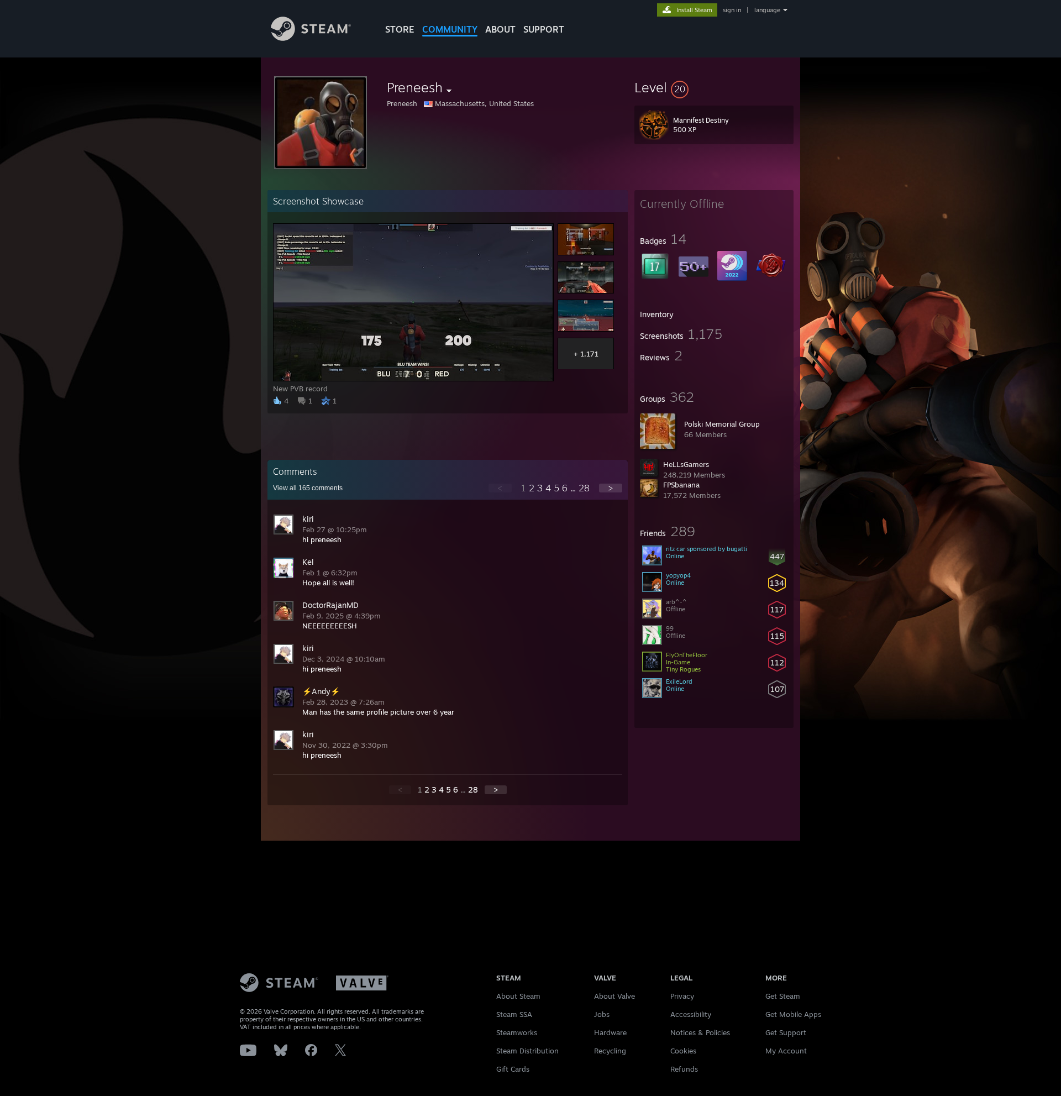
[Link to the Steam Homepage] (311, 38)
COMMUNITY (449, 29)
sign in (732, 10)
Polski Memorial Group (722, 423)
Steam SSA (514, 1014)
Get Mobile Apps (793, 1014)
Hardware (610, 1032)
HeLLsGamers (686, 464)
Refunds (684, 1068)
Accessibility (690, 1014)
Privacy (682, 996)
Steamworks (516, 1032)
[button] (714, 87)
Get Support (785, 1032)
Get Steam (782, 996)
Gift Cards (512, 1068)
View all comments (308, 488)
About (500, 29)
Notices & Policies (700, 1032)
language (767, 10)
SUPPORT (543, 29)
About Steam (518, 996)
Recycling (610, 1050)
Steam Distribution (527, 1050)
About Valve (614, 996)
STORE (399, 29)
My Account (786, 1050)
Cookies (683, 1050)
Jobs (602, 1014)
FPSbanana (681, 484)
